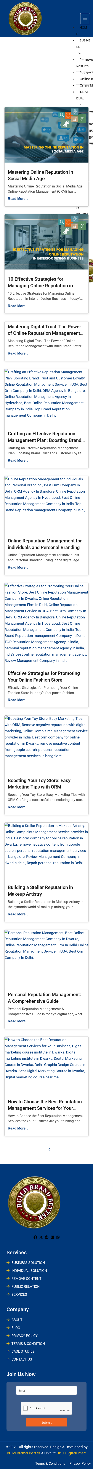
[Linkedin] (52, 1237)
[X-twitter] (41, 1237)
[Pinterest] (46, 1237)
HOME (81, 30)
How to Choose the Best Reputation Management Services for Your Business (45, 1108)
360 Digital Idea (71, 1453)
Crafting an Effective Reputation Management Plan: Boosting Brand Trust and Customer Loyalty (44, 440)
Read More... (18, 199)
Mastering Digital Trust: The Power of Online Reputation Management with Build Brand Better (44, 333)
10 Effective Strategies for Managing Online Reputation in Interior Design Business (40, 285)
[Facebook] (35, 1237)
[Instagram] (58, 1237)
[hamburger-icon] (85, 18)
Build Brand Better (23, 1453)
